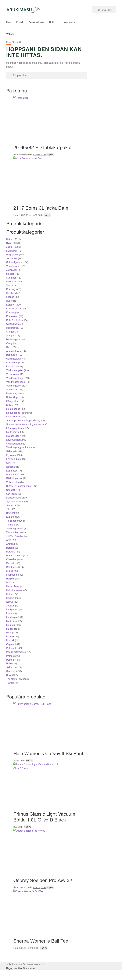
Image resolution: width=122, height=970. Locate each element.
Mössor (10, 273)
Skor (8, 347)
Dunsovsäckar (13, 497)
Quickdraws (12, 324)
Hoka (9, 594)
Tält (8, 509)
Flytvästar (11, 455)
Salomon (11, 667)
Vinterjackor (12, 266)
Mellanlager (12, 339)
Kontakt (20, 22)
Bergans (10, 551)
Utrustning (11, 393)
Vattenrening (13, 482)
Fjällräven (11, 574)
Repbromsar (12, 327)
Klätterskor (12, 362)
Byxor (9, 243)
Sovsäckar (11, 493)
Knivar (9, 405)
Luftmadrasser (13, 416)
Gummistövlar (13, 358)
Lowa (9, 613)
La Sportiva (12, 609)
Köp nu (50, 154)
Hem (8, 22)
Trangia (10, 682)
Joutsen (10, 605)
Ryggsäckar (12, 436)
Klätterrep (11, 312)
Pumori (10, 659)
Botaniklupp (12, 397)
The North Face (14, 679)
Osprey (10, 644)
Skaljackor (11, 258)
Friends (10, 297)
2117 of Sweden (15, 536)
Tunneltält (11, 524)
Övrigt (9, 343)
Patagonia (11, 648)
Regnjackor (12, 254)
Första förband (14, 459)
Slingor (10, 331)
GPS (8, 462)
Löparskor (11, 366)
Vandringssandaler (16, 382)
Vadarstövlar (12, 374)
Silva (9, 675)
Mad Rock (11, 621)
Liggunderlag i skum (17, 412)
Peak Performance (16, 652)
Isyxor (9, 300)
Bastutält (10, 513)
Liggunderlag (13, 409)
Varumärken (70, 22)
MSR (9, 632)
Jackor (9, 246)
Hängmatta (12, 401)
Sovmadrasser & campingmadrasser (25, 424)
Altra (8, 540)
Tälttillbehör (12, 520)
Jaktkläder (11, 270)
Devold (10, 563)
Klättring (10, 289)
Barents (10, 547)
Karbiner (10, 304)
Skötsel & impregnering (18, 486)
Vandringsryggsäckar (17, 447)
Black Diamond (14, 555)
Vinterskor (11, 389)
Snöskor (10, 489)
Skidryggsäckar (14, 443)
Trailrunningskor (14, 370)
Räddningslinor (14, 478)
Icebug (9, 601)
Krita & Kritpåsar (15, 320)
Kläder (9, 239)
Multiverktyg (12, 432)
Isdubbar (10, 466)
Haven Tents (12, 586)
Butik (52, 22)
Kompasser (12, 470)
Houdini (10, 598)
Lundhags (11, 617)
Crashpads (12, 293)
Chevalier (11, 559)
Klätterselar (12, 316)
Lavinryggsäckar (15, 439)
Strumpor (11, 277)
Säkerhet (11, 451)
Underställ (11, 281)
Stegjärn (10, 335)
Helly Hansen (13, 590)
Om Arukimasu (36, 22)
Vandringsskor (13, 385)
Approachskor (13, 351)
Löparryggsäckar (15, 428)
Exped (9, 570)
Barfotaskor (12, 354)
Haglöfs (10, 578)
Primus (10, 655)
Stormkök (11, 505)
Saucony (11, 671)
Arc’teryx (10, 543)
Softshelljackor (14, 262)
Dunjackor (11, 250)
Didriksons (12, 567)
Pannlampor (12, 474)
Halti (8, 582)
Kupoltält (11, 516)
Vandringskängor (15, 378)
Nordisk (10, 640)
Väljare (10, 34)
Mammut (10, 625)
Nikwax (10, 636)
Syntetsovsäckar (15, 501)
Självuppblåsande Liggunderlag (23, 420)
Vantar (9, 285)
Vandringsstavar (14, 528)
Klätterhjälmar (13, 308)
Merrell (10, 628)
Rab (8, 663)
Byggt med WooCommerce (20, 968)
